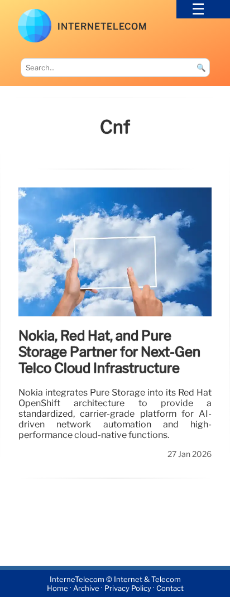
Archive (86, 588)
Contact (170, 588)
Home (57, 588)
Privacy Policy (127, 588)
